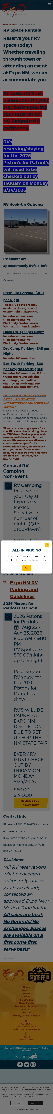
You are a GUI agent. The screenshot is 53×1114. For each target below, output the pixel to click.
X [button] (47, 545)
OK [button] (26, 568)
